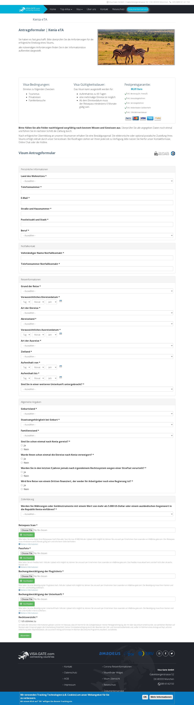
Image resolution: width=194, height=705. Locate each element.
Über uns (91, 9)
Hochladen (27, 534)
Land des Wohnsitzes (34, 176)
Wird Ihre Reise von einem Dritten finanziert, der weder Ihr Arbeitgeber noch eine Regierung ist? (77, 481)
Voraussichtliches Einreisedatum (40, 297)
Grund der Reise (31, 286)
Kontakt (104, 9)
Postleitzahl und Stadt (34, 219)
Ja (25, 445)
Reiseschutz (118, 9)
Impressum (70, 684)
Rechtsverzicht (28, 617)
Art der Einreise (30, 308)
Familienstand (30, 430)
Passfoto (25, 548)
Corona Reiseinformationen (118, 666)
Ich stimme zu (28, 621)
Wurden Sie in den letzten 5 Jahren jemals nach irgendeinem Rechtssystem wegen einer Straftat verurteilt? (83, 468)
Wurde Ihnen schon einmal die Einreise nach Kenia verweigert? (57, 454)
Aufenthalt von (30, 362)
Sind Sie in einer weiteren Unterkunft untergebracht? (52, 384)
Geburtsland (29, 408)
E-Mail (25, 198)
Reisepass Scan (28, 525)
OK (145, 697)
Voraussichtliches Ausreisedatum (41, 329)
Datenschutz (70, 672)
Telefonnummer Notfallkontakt (40, 263)
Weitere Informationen (29, 544)
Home (53, 9)
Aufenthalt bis (30, 373)
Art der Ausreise (31, 340)
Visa (78, 9)
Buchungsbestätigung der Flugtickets (41, 571)
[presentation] (60, 300)
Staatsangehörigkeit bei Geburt (40, 419)
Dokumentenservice (138, 9)
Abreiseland (28, 318)
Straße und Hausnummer (36, 208)
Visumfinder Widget (113, 672)
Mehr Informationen (161, 697)
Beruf (25, 230)
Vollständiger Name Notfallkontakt (42, 253)
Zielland (26, 351)
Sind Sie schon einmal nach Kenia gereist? (45, 441)
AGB (66, 678)
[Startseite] (21, 9)
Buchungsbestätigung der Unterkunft (41, 594)
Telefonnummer (31, 187)
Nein (26, 449)
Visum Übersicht (112, 678)
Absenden (25, 635)
